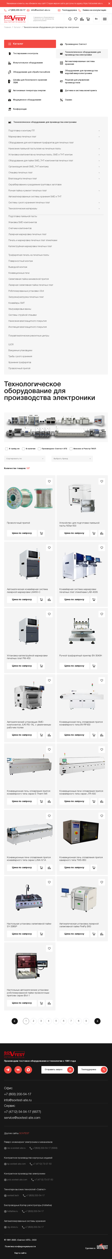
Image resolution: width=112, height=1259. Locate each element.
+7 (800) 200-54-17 (16, 10)
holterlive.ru (12, 1211)
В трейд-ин (14, 449)
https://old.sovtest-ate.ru (93, 3)
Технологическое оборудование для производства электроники (51, 27)
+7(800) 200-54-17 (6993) (45, 1148)
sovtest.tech (13, 1196)
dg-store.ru (12, 1227)
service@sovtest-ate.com (22, 1117)
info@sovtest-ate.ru (40, 10)
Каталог (17, 27)
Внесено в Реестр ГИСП (84, 449)
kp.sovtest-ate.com (16, 1164)
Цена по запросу (22, 533)
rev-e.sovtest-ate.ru (16, 1148)
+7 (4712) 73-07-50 (42, 1164)
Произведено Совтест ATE (54, 449)
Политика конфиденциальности (20, 1247)
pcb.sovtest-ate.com (17, 1180)
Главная (7, 27)
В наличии (30, 449)
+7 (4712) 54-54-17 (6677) (22, 1111)
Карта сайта (20, 1253)
